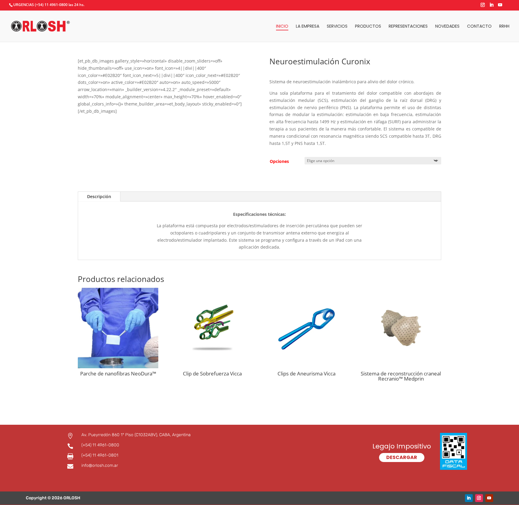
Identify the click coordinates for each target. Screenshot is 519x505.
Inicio (282, 26)
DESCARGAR (401, 457)
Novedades (447, 26)
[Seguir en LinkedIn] (469, 498)
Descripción (99, 196)
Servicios (337, 26)
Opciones (279, 161)
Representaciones (408, 26)
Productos (368, 26)
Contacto (479, 26)
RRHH (504, 26)
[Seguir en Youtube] (489, 498)
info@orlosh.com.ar (99, 465)
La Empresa (307, 26)
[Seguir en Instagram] (479, 498)
